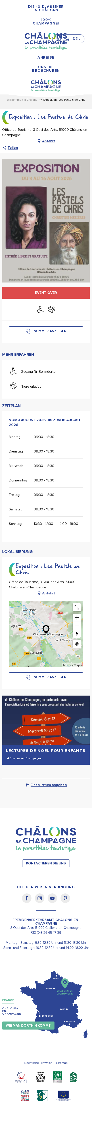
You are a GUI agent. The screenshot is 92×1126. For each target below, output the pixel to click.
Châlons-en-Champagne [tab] (11, 1011)
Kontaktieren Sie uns (46, 863)
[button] (76, 39)
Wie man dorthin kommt (28, 1026)
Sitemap (62, 1063)
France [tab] (8, 1000)
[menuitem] (46, 8)
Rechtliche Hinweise (38, 1063)
